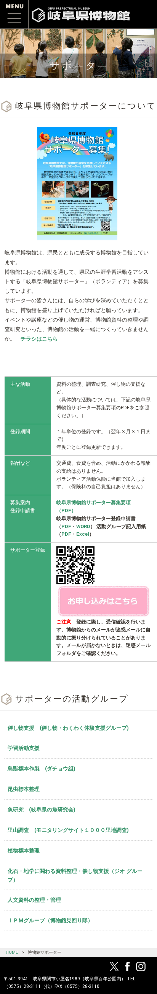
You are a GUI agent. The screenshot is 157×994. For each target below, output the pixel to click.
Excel (82, 534)
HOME (12, 952)
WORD (83, 526)
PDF (66, 526)
